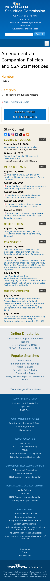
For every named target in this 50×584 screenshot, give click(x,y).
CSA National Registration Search (25, 338)
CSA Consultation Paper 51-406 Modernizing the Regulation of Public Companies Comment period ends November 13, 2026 (24, 318)
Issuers (25, 342)
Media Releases (25, 367)
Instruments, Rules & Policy (25, 403)
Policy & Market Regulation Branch (25, 520)
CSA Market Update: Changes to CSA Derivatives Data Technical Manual (22, 205)
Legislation (25, 407)
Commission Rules (25, 373)
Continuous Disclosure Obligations (25, 454)
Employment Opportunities (25, 500)
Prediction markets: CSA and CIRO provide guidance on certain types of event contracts (24, 177)
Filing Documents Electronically (25, 457)
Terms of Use (25, 555)
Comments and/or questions (16, 577)
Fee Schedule (25, 360)
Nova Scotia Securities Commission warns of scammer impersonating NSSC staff (25, 187)
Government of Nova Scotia (25, 29)
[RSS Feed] (27, 135)
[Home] (25, 11)
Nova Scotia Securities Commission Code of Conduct (25, 537)
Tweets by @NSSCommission (26, 389)
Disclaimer (25, 549)
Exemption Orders (25, 473)
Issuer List (25, 443)
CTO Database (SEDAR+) (25, 345)
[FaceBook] (9, 135)
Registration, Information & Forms (25, 423)
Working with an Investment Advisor (21, 147)
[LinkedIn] (16, 135)
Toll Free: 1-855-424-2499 (25, 16)
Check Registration (25, 117)
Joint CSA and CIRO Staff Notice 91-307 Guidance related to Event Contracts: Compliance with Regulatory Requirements (24, 252)
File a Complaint (25, 111)
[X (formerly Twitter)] (20, 135)
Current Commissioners (25, 524)
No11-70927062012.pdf (16, 102)
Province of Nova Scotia (18, 574)
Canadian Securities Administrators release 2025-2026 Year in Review (22, 196)
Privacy (25, 552)
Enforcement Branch (25, 517)
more (42, 139)
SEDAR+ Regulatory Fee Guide (25, 348)
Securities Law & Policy (25, 370)
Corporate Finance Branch (25, 514)
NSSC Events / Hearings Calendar (25, 22)
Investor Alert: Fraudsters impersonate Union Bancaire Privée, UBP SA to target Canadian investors (23, 215)
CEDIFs (25, 450)
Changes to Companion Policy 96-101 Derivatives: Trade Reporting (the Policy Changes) (22, 233)
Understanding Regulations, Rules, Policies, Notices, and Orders (25, 528)
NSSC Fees (25, 26)
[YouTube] (24, 135)
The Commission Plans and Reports (25, 533)
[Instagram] (12, 135)
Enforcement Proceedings (25, 364)
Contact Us (25, 19)
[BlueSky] (5, 135)
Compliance (25, 430)
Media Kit (25, 494)
